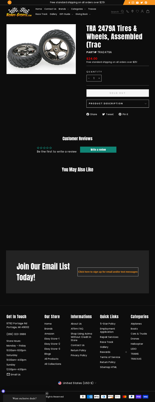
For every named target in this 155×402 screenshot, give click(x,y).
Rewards (105, 352)
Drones (135, 338)
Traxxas (92, 8)
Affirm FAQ (77, 328)
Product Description (106, 103)
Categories (77, 8)
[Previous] (10, 2)
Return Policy (78, 350)
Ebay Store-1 (52, 338)
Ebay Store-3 (52, 348)
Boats (134, 328)
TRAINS (135, 353)
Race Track (41, 14)
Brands (62, 8)
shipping (107, 62)
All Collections (53, 364)
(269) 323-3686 (16, 334)
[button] (24, 398)
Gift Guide (65, 14)
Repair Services (109, 337)
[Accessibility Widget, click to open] (3, 391)
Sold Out (19, 236)
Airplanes (136, 323)
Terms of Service (110, 357)
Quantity (94, 71)
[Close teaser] (46, 393)
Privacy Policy (79, 355)
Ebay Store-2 (52, 343)
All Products (51, 358)
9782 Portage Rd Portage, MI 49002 (18, 325)
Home (39, 8)
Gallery (53, 14)
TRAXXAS (136, 358)
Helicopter (137, 343)
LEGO (134, 348)
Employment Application (107, 330)
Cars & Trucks (139, 333)
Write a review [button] (98, 149)
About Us (76, 323)
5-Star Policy (107, 323)
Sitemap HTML (108, 367)
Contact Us (50, 8)
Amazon (49, 333)
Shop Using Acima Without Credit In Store (81, 337)
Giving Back (82, 14)
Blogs (48, 353)
